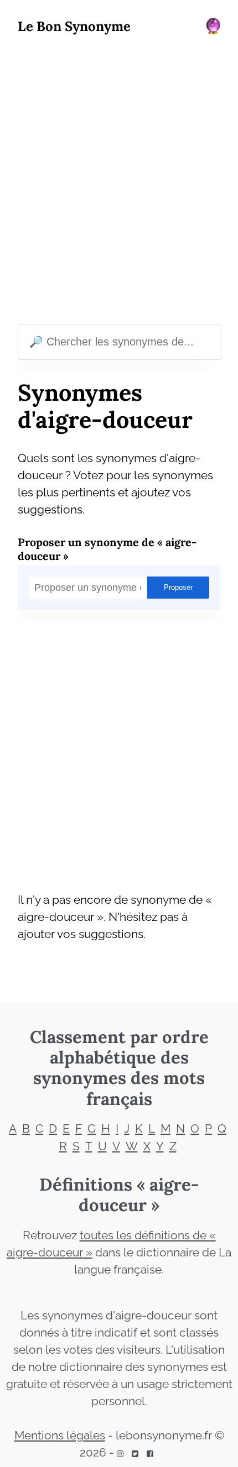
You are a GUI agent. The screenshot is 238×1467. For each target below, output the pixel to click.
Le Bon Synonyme (74, 26)
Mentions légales (59, 1435)
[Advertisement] (119, 182)
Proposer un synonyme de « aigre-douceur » (107, 549)
